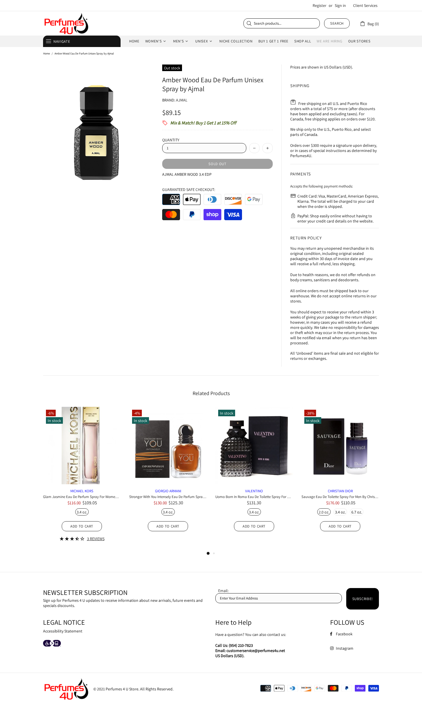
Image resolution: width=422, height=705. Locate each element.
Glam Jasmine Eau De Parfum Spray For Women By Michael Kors (82, 496)
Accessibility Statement (62, 631)
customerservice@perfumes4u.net (256, 650)
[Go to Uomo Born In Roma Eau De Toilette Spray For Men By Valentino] (254, 413)
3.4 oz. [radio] (82, 512)
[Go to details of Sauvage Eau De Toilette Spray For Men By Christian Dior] (340, 476)
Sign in (340, 5)
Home (46, 53)
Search (337, 23)
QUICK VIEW (82, 450)
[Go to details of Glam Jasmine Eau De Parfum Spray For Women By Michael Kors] (82, 481)
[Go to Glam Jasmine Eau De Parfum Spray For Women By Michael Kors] (82, 417)
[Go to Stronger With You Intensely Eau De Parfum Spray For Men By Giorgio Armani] (168, 417)
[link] (369, 23)
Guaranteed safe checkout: (188, 189)
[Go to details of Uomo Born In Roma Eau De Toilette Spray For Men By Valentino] (254, 476)
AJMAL (181, 100)
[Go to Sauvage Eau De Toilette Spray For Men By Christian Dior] (340, 417)
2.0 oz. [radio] (324, 512)
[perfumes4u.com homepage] (66, 23)
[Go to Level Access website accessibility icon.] (52, 644)
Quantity (170, 139)
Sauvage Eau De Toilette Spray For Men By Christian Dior (340, 496)
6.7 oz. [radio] (356, 512)
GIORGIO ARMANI (168, 491)
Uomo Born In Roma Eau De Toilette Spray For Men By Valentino (254, 496)
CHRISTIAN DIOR (340, 491)
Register (319, 5)
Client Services (365, 5)
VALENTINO (254, 491)
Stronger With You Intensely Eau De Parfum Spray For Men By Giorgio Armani (168, 496)
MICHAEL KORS (81, 491)
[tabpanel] (82, 478)
